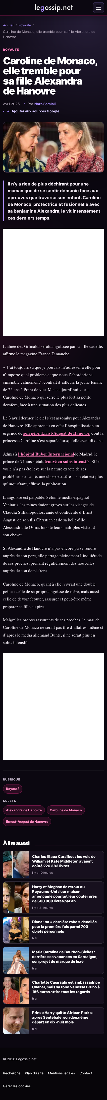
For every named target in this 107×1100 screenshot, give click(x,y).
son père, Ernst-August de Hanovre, (56, 433)
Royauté (24, 25)
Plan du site (34, 1073)
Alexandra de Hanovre (24, 810)
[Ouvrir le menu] (98, 7)
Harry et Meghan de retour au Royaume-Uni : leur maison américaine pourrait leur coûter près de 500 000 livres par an (64, 894)
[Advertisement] (53, 282)
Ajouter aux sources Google (35, 111)
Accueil (8, 25)
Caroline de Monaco (66, 810)
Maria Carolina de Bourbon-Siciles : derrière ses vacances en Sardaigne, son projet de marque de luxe (64, 957)
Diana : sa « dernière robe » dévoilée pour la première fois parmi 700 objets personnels (64, 927)
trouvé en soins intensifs (67, 461)
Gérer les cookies (17, 1086)
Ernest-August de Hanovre (27, 822)
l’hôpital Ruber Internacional (46, 454)
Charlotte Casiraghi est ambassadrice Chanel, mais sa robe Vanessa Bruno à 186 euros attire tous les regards (66, 987)
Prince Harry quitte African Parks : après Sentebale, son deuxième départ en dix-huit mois (62, 1017)
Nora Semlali (45, 104)
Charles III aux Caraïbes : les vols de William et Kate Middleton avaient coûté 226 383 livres (64, 861)
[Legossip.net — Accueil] (53, 8)
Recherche (11, 1073)
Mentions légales (61, 1073)
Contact (85, 1073)
